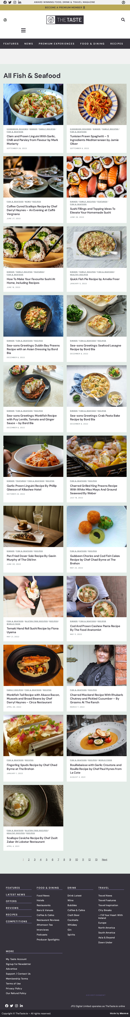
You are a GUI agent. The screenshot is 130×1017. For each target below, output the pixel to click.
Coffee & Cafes (45, 915)
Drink (72, 887)
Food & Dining (92, 43)
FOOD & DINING (48, 887)
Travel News (105, 895)
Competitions (16, 921)
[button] (123, 19)
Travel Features (107, 900)
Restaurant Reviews (48, 920)
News (28, 43)
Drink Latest (75, 895)
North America (106, 927)
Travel (103, 887)
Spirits (71, 934)
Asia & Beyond (106, 937)
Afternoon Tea (45, 924)
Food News (43, 895)
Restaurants (43, 905)
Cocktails (73, 920)
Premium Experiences (57, 43)
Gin (70, 929)
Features (11, 43)
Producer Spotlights (48, 939)
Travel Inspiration (108, 905)
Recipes (116, 43)
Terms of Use (13, 983)
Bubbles (72, 905)
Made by (119, 1013)
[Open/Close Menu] (23, 30)
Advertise (11, 968)
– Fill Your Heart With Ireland (110, 917)
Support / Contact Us (18, 973)
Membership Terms (17, 978)
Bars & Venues (45, 910)
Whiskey (72, 924)
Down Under (105, 942)
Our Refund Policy (16, 993)
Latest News (15, 894)
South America (106, 932)
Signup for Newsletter (18, 964)
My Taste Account (16, 959)
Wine (70, 900)
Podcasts (42, 934)
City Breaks (105, 910)
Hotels (40, 900)
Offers (11, 901)
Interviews (43, 929)
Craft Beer (73, 915)
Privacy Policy (14, 988)
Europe (102, 922)
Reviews (12, 907)
